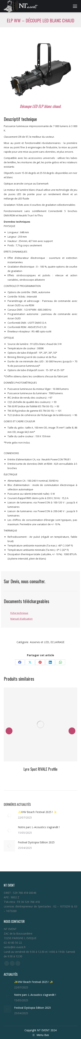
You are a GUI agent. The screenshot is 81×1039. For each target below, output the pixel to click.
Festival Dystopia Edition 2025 (37, 842)
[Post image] (9, 815)
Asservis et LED (39, 642)
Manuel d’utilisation (21, 618)
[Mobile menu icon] (75, 6)
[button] (9, 730)
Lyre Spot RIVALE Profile (40, 769)
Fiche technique (19, 613)
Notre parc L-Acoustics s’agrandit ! (39, 827)
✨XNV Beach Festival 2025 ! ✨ (37, 812)
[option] (40, 69)
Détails (40, 724)
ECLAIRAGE (57, 642)
